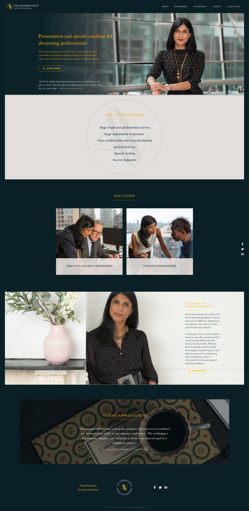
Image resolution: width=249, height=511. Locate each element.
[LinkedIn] (242, 254)
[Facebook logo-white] (242, 244)
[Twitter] (242, 249)
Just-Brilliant (140, 507)
